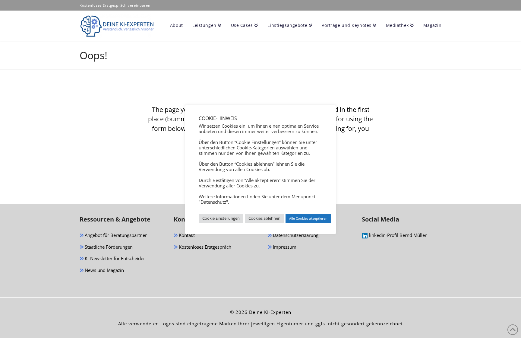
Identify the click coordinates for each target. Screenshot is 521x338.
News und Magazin (104, 270)
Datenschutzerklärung (295, 235)
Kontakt (186, 235)
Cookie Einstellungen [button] (221, 218)
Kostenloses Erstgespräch (204, 247)
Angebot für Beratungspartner (115, 235)
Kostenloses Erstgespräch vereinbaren (116, 5)
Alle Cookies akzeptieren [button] (308, 218)
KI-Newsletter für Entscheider (114, 258)
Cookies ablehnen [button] (264, 218)
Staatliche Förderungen (108, 247)
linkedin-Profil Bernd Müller (397, 235)
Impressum (284, 247)
